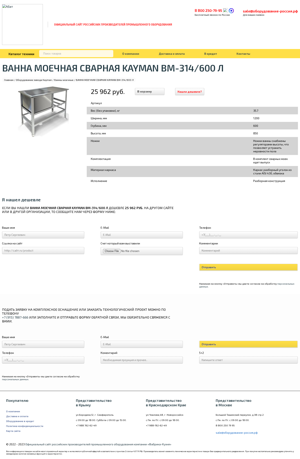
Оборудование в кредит (20, 421)
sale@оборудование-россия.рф (270, 11)
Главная (8, 79)
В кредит (210, 53)
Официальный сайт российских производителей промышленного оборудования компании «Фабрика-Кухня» (98, 444)
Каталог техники (21, 54)
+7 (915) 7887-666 (15, 317)
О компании (130, 53)
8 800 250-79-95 (208, 10)
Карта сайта (13, 430)
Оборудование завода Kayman (34, 79)
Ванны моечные (63, 79)
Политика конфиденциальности (24, 425)
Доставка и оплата (172, 53)
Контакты (243, 53)
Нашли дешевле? (190, 91)
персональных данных (15, 379)
